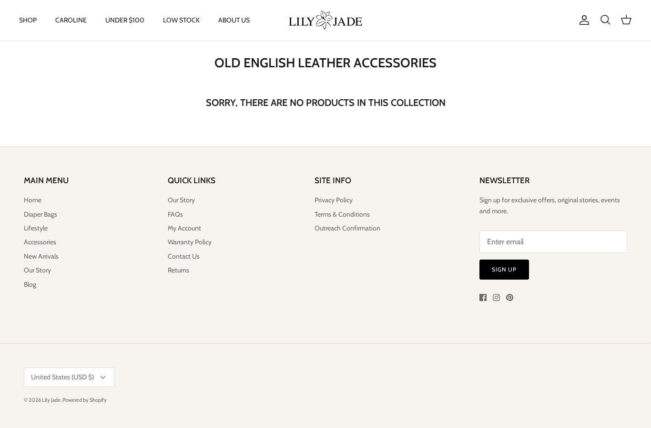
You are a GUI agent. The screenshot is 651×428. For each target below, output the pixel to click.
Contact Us (184, 256)
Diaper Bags (40, 214)
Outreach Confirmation (347, 228)
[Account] (582, 20)
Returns (178, 270)
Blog (30, 284)
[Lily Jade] (325, 20)
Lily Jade (51, 400)
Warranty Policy (190, 242)
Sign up (504, 269)
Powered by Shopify (84, 400)
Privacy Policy (334, 200)
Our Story (37, 270)
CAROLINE (71, 20)
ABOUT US (234, 20)
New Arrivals (41, 256)
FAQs (175, 214)
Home (32, 200)
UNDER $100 (124, 20)
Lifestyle (36, 228)
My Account (184, 228)
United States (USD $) (62, 377)
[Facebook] (483, 297)
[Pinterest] (509, 297)
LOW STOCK (181, 20)
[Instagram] (496, 297)
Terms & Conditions (342, 214)
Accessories (40, 242)
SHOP (28, 20)
